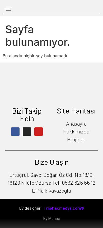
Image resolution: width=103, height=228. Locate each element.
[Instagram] (27, 131)
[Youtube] (38, 131)
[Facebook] (15, 131)
